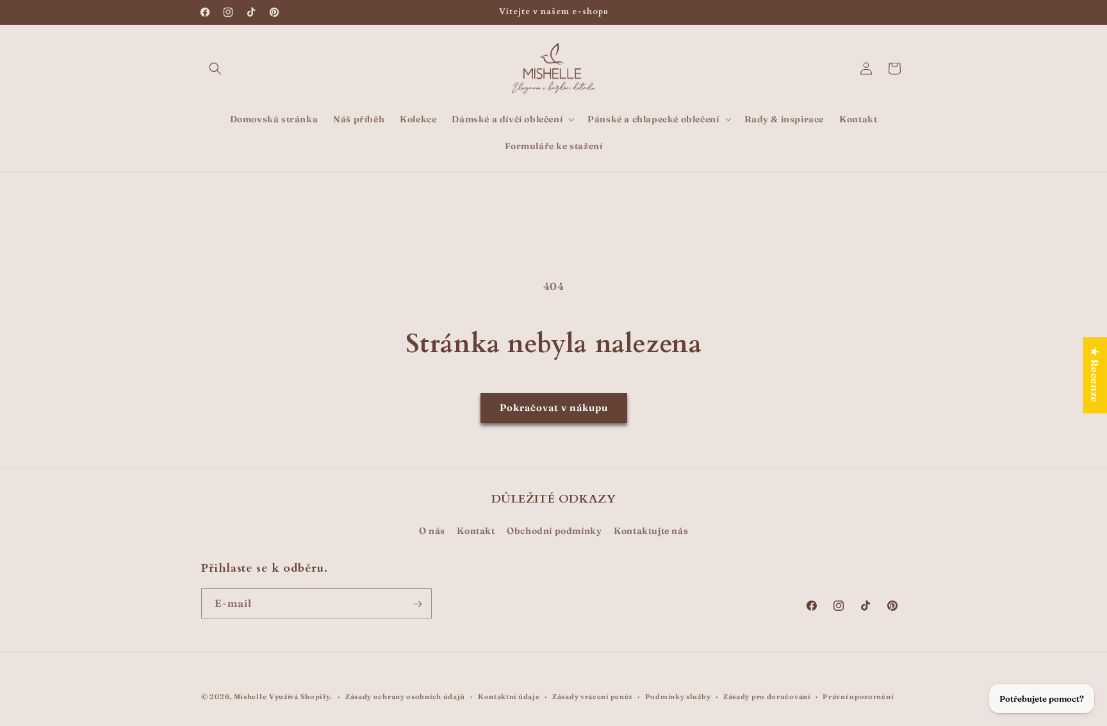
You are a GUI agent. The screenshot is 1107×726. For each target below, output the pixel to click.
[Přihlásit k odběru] (417, 604)
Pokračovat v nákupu (554, 407)
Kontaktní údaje (509, 695)
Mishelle (250, 696)
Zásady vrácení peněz (592, 695)
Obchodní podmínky (554, 530)
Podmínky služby (678, 695)
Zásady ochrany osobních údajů (405, 695)
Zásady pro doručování (766, 695)
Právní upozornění (858, 695)
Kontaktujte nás (651, 530)
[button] (215, 68)
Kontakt (476, 530)
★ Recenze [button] (1094, 375)
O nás (432, 530)
